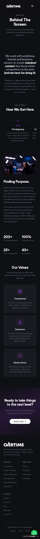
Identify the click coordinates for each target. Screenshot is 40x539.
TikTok (20, 531)
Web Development (10, 482)
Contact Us (8, 514)
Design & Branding (10, 474)
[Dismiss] (37, 536)
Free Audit (7, 510)
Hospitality (26, 478)
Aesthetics (26, 470)
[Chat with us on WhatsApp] (34, 533)
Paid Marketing (9, 478)
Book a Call (18, 421)
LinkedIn (27, 531)
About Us (7, 498)
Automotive (27, 474)
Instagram (13, 531)
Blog (5, 506)
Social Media (8, 466)
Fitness (25, 466)
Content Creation (10, 470)
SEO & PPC (8, 486)
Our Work (7, 502)
